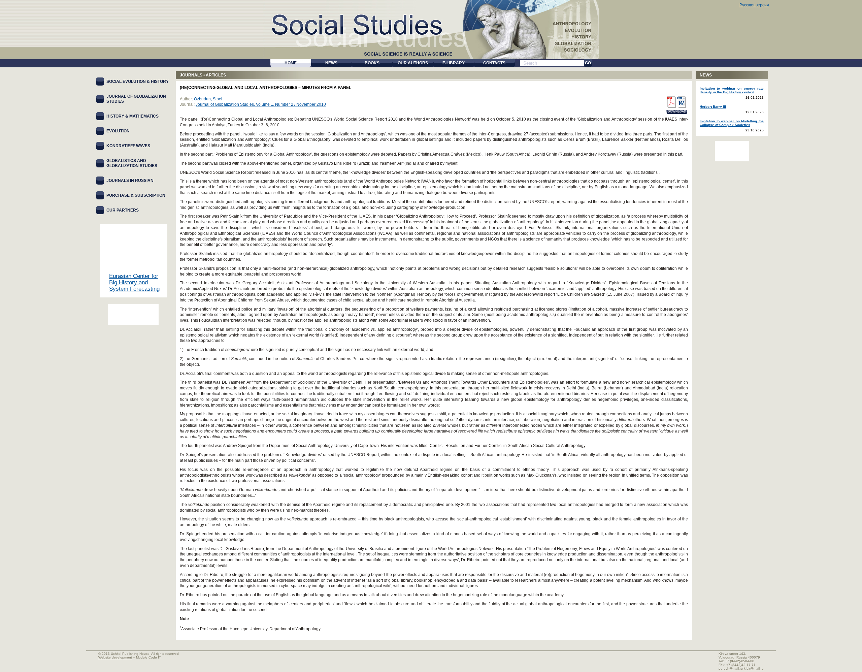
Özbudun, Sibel (208, 99)
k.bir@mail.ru (754, 668)
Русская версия (754, 5)
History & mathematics (132, 116)
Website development (115, 657)
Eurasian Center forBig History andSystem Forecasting (134, 282)
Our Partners (122, 210)
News (706, 75)
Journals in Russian (130, 180)
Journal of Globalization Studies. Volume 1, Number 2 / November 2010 (261, 104)
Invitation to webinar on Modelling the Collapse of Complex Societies (732, 123)
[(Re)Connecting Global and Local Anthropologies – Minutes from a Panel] (671, 102)
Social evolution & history (137, 81)
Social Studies (364, 23)
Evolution (118, 131)
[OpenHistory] (133, 314)
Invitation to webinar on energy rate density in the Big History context (732, 90)
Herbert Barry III (713, 106)
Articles (216, 75)
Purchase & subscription (135, 195)
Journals (191, 75)
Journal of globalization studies (136, 99)
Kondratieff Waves (128, 145)
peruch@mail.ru (731, 668)
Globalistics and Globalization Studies (131, 163)
